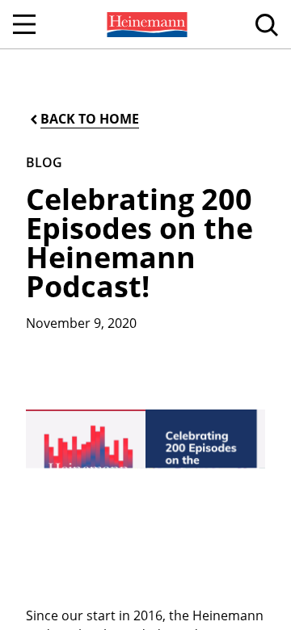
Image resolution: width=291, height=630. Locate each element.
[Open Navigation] (24, 24)
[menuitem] (145, 24)
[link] (145, 24)
